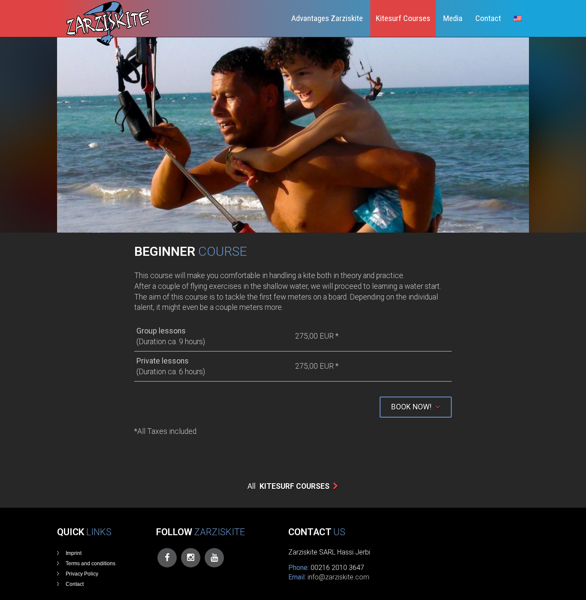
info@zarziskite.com (338, 577)
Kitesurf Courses (403, 18)
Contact (488, 18)
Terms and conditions (90, 564)
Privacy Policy (82, 574)
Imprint (74, 553)
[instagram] (190, 557)
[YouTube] (214, 557)
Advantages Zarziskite (327, 18)
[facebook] (167, 557)
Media (452, 18)
